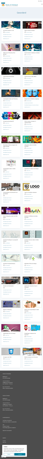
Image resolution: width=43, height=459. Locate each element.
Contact (4, 440)
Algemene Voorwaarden (7, 430)
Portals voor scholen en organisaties (10, 421)
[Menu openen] (42, 4)
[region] (14, 451)
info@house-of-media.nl (7, 404)
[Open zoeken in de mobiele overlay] (39, 1)
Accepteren (20, 454)
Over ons (4, 442)
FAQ (3, 424)
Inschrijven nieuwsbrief (7, 420)
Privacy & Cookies (6, 426)
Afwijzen (8, 454)
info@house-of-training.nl (8, 382)
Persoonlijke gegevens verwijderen (9, 427)
